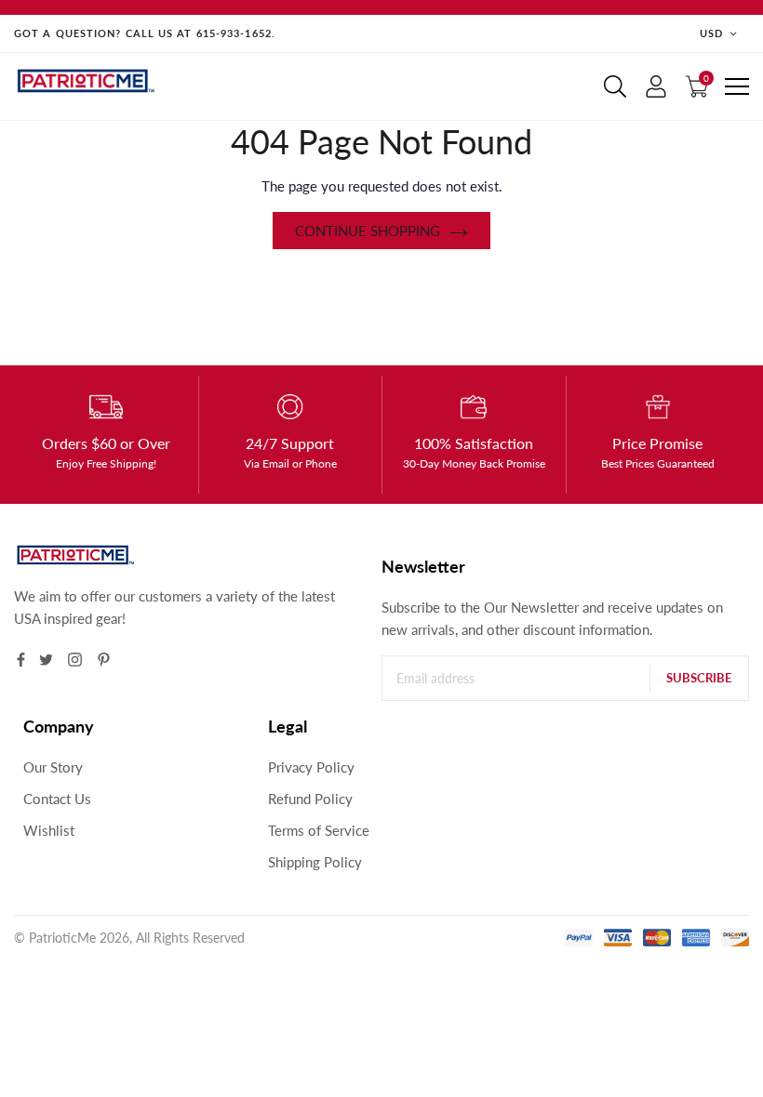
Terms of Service (318, 830)
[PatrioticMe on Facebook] (21, 660)
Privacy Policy (311, 767)
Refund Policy (310, 798)
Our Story (53, 767)
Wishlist (48, 830)
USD (711, 33)
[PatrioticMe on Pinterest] (104, 660)
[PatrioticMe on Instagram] (75, 660)
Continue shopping (367, 230)
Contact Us (57, 798)
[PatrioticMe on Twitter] (46, 660)
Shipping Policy (315, 861)
